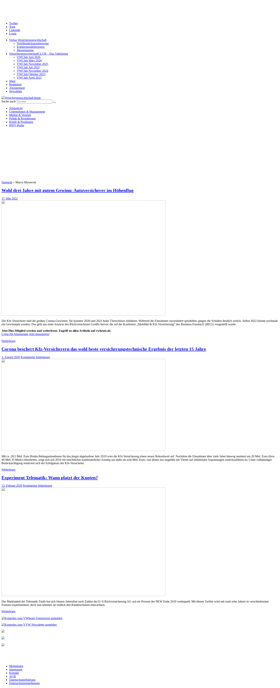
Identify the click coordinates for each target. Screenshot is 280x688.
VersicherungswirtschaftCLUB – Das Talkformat (38, 53)
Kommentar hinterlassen (35, 357)
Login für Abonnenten (15, 334)
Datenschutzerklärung (22, 679)
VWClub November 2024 (32, 70)
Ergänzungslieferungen (31, 46)
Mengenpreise (25, 50)
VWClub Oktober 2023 (31, 74)
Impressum (15, 669)
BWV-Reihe (16, 125)
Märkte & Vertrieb (20, 115)
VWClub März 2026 (29, 60)
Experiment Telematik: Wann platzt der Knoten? (50, 477)
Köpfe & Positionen (21, 122)
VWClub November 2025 (32, 64)
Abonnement (17, 87)
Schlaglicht (15, 108)
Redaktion (15, 84)
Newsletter (15, 91)
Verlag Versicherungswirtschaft (27, 40)
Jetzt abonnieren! (39, 334)
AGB (12, 676)
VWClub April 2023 (29, 77)
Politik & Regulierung (22, 118)
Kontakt (14, 673)
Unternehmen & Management (27, 111)
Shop (12, 81)
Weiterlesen (8, 341)
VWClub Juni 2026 (28, 57)
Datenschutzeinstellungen (24, 683)
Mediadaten (16, 666)
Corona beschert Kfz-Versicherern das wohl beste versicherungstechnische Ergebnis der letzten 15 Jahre (104, 349)
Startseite (7, 182)
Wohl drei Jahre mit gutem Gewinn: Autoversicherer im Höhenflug (68, 190)
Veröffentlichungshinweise (33, 43)
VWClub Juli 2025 (28, 67)
